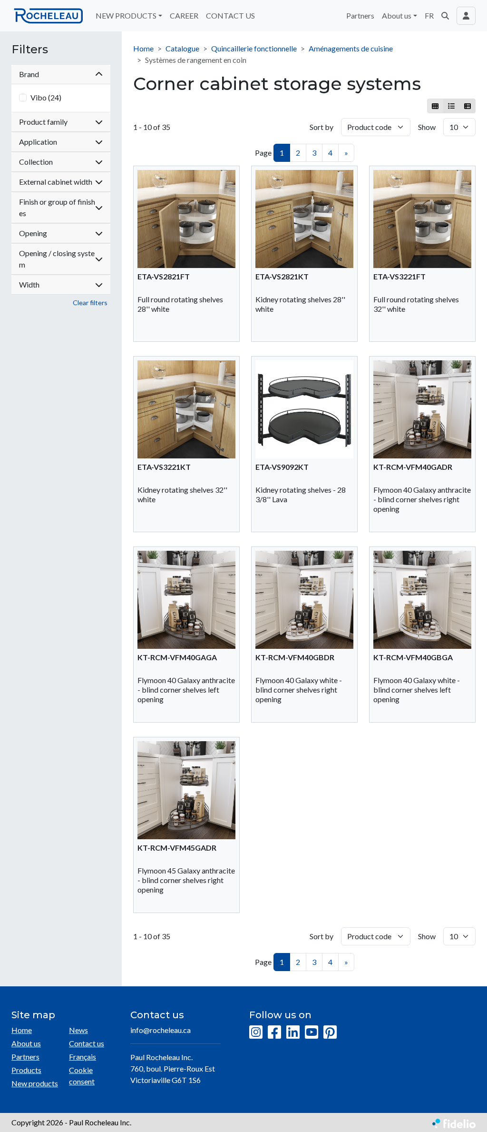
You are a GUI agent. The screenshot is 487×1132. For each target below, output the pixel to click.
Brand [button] (29, 74)
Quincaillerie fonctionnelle (254, 48)
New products (34, 1083)
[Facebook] (274, 1032)
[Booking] (467, 106)
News (78, 1029)
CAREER (184, 15)
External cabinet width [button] (55, 181)
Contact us (86, 1043)
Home (143, 48)
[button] (445, 16)
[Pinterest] (330, 1032)
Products (26, 1069)
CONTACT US (230, 15)
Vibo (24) (45, 97)
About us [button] (396, 15)
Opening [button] (33, 233)
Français (82, 1056)
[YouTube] (311, 1032)
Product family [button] (43, 121)
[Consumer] (435, 106)
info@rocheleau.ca (160, 1029)
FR (429, 15)
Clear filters (90, 302)
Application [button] (38, 141)
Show (427, 126)
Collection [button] (36, 161)
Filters (29, 49)
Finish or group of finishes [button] (57, 207)
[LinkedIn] (293, 1032)
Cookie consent (82, 1075)
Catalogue (182, 48)
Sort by (321, 126)
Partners (360, 15)
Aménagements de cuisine (351, 48)
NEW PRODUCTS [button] (126, 15)
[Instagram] (256, 1032)
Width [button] (29, 284)
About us (26, 1043)
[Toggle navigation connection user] (466, 16)
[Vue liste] (451, 106)
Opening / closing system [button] (57, 258)
